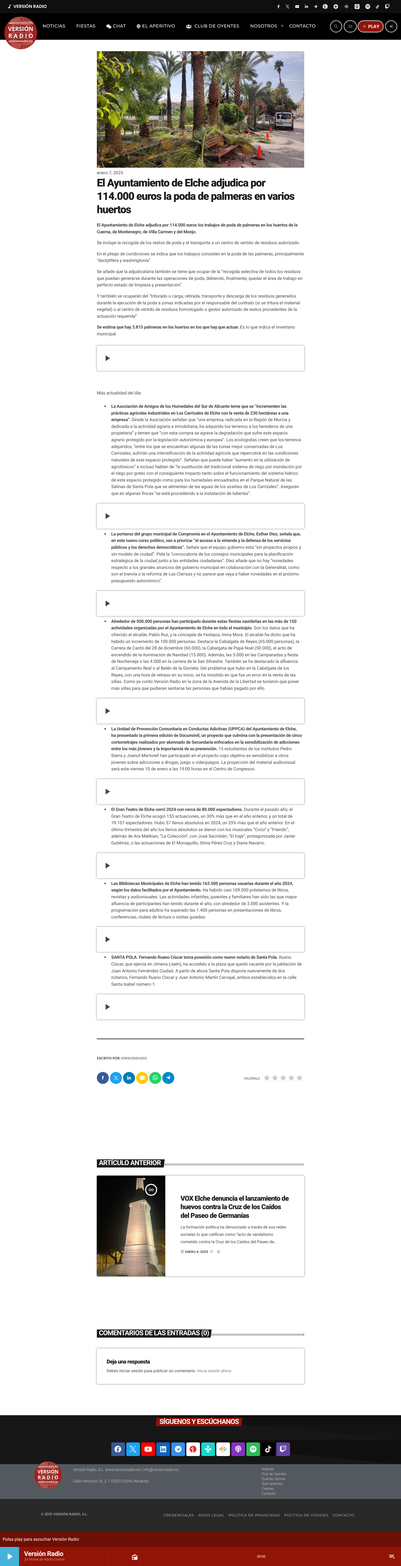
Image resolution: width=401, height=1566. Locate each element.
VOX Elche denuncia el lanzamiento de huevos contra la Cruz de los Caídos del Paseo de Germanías (235, 1207)
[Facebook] (118, 1449)
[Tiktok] (268, 1449)
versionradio (134, 1058)
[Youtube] (148, 1449)
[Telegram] (178, 1449)
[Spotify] (253, 1449)
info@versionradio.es (161, 1469)
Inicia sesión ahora (214, 1370)
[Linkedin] (163, 1449)
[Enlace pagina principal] (20, 26)
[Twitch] (283, 1449)
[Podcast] (238, 1449)
